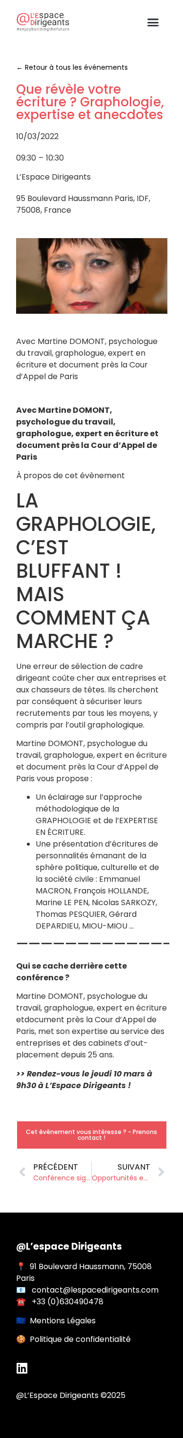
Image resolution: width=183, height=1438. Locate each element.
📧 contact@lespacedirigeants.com (87, 1290)
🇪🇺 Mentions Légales (56, 1320)
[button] (152, 22)
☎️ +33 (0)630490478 (59, 1301)
